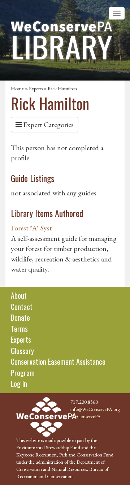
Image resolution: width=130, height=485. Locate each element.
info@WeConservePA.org (95, 409)
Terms (19, 328)
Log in (19, 383)
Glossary (22, 350)
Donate (20, 317)
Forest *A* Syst (31, 228)
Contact (21, 306)
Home (17, 88)
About (19, 295)
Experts (36, 88)
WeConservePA (85, 416)
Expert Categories (48, 124)
